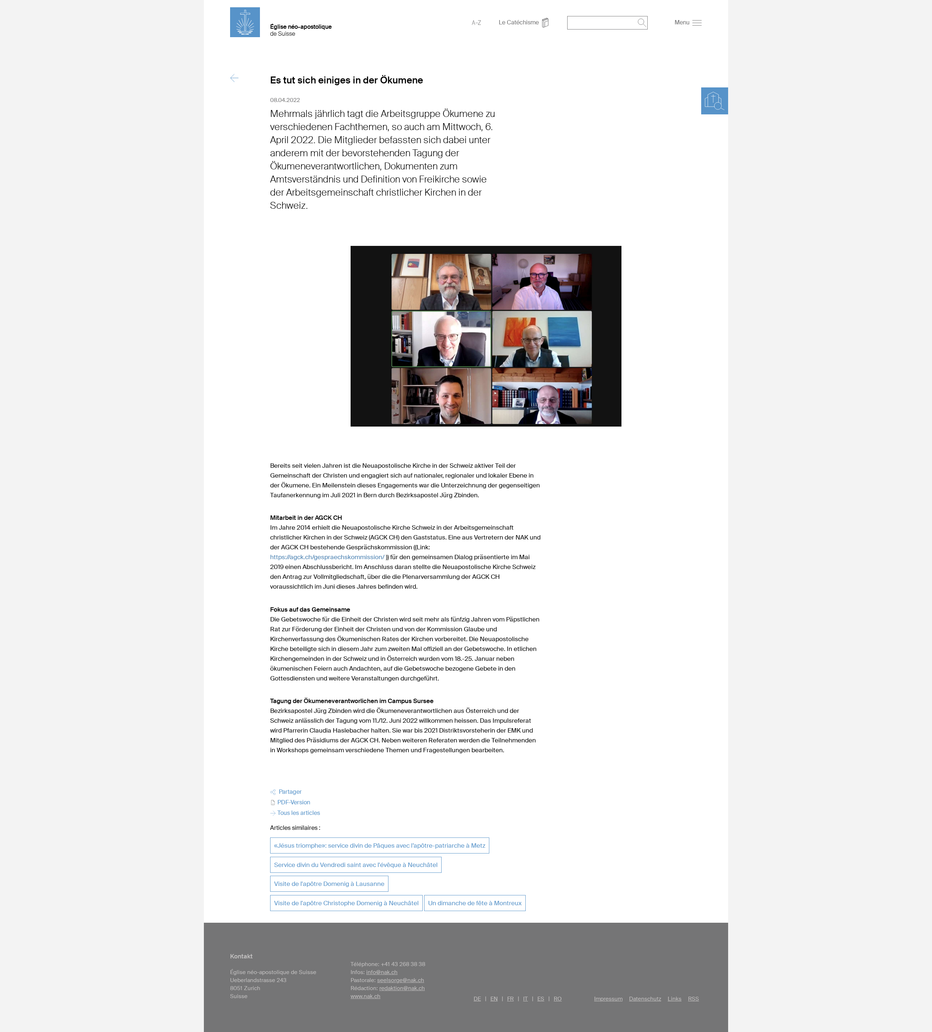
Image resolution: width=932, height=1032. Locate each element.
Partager (289, 792)
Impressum (608, 998)
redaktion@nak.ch (402, 988)
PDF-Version (293, 802)
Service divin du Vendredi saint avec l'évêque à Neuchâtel (356, 865)
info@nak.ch (382, 972)
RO (558, 998)
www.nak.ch (365, 996)
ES (540, 998)
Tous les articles (298, 813)
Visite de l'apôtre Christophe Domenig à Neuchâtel (346, 903)
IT (525, 998)
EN (494, 998)
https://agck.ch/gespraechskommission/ (327, 557)
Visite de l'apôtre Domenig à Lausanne (329, 884)
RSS (693, 998)
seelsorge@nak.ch (400, 980)
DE (477, 998)
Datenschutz (645, 998)
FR (510, 998)
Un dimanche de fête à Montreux (475, 903)
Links (675, 998)
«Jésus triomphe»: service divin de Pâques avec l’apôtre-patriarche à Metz (379, 845)
